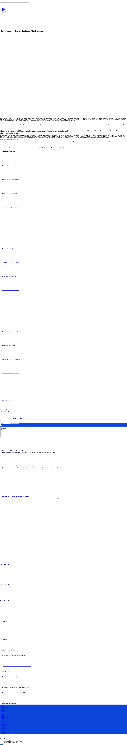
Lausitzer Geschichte (5, 718)
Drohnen (3, 721)
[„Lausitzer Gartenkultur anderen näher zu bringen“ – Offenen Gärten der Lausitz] (4, 527)
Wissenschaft (4, 13)
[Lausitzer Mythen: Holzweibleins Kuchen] (4, 648)
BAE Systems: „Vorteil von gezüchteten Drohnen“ (12, 450)
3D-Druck (4, 723)
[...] (55, 452)
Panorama (4, 9)
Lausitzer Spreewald (5, 719)
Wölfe (3, 705)
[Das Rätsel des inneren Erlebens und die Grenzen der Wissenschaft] (9, 494)
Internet (3, 711)
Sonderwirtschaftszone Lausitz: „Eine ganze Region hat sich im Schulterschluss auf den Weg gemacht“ (23, 465)
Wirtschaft (4, 11)
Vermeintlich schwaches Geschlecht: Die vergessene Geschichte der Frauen (14, 660)
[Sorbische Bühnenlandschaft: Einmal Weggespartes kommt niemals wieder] (4, 653)
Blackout (3, 725)
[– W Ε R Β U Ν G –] (3, 409)
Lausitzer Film (4, 730)
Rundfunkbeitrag (5, 707)
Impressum (4, 1)
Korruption (4, 706)
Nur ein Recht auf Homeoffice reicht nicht (9, 703)
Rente (3, 710)
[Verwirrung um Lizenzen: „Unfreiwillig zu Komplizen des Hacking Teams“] (4, 515)
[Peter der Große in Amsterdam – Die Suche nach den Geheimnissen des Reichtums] (4, 541)
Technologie (4, 708)
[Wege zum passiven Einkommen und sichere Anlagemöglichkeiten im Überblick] (4, 501)
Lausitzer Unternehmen (6, 722)
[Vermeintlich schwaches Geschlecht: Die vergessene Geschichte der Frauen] (4, 659)
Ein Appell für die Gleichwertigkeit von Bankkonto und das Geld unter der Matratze (15, 687)
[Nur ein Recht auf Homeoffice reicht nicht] (4, 701)
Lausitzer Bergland (5, 717)
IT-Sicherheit (4, 728)
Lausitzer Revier (5, 709)
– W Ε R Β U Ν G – (5, 671)
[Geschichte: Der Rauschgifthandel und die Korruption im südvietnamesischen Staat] (4, 535)
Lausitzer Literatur (5, 729)
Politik (3, 10)
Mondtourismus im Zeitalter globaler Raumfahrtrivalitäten (11, 676)
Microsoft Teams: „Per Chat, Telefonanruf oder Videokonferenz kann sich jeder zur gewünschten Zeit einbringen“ (25, 481)
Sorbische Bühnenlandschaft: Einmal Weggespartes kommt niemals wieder (14, 655)
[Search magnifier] (1, 425)
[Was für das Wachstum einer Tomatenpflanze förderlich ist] (4, 524)
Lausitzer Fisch (4, 731)
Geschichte (4, 713)
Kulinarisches (4, 716)
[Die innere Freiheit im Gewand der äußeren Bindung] (4, 532)
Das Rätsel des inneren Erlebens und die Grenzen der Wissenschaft (15, 496)
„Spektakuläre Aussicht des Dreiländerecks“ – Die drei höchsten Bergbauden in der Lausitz (16, 666)
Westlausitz (4, 727)
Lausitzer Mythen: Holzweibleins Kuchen (8, 650)
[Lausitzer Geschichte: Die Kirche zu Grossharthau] (4, 696)
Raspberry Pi (4, 715)
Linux (3, 714)
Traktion (3, 732)
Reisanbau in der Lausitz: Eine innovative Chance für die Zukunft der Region (14, 692)
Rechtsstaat (4, 720)
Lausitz (3, 8)
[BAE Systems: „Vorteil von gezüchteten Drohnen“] (9, 448)
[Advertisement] (63, 22)
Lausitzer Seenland (5, 724)
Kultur (3, 12)
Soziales (3, 726)
